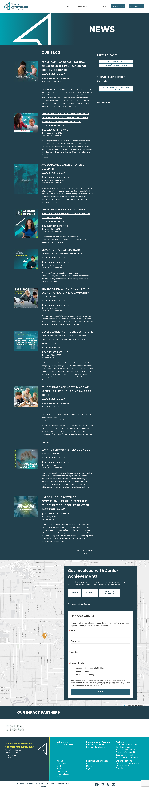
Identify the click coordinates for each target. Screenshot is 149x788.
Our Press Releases (116, 62)
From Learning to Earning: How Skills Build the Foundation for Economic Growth (64, 66)
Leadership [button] (61, 763)
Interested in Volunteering (84, 674)
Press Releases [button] (63, 774)
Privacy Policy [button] (40, 783)
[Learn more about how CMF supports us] (86, 728)
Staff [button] (59, 766)
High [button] (88, 769)
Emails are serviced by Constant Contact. (88, 685)
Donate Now (118, 6)
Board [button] (59, 769)
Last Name (75, 652)
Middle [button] (89, 766)
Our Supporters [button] (123, 747)
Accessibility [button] (51, 783)
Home (61, 6)
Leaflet (124, 705)
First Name (75, 641)
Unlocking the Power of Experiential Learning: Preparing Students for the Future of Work (65, 501)
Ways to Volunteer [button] (65, 744)
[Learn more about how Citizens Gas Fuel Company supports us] (62, 728)
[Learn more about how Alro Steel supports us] (15, 728)
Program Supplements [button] (96, 744)
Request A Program (109, 593)
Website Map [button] (63, 783)
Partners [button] (120, 742)
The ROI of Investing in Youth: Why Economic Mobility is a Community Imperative (65, 292)
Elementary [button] (91, 763)
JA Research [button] (62, 771)
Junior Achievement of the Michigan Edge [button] (127, 764)
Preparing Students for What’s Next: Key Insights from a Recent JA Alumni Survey (66, 213)
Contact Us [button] (11, 756)
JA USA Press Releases (116, 65)
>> (92, 553)
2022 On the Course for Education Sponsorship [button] (126, 751)
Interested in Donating (83, 671)
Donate (74, 593)
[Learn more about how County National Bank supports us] (134, 728)
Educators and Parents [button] (98, 742)
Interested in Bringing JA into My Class (89, 668)
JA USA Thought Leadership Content (116, 88)
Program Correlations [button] (95, 747)
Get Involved (136, 6)
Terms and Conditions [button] (24, 783)
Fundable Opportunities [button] (126, 744)
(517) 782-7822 (11, 758)
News (104, 6)
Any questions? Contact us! (79, 604)
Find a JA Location (123, 768)
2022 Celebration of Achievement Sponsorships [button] (127, 756)
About (70, 6)
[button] (97, 784)
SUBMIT (100, 691)
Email (73, 630)
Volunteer (90, 593)
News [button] (59, 777)
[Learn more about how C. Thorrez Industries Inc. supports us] (39, 728)
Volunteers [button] (62, 742)
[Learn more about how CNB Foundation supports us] (110, 728)
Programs (83, 6)
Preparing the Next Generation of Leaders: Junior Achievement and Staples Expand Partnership (65, 117)
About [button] (60, 761)
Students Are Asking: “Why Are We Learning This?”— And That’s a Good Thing (66, 391)
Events (95, 6)
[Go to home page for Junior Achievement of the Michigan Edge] (16, 6)
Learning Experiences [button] (97, 761)
